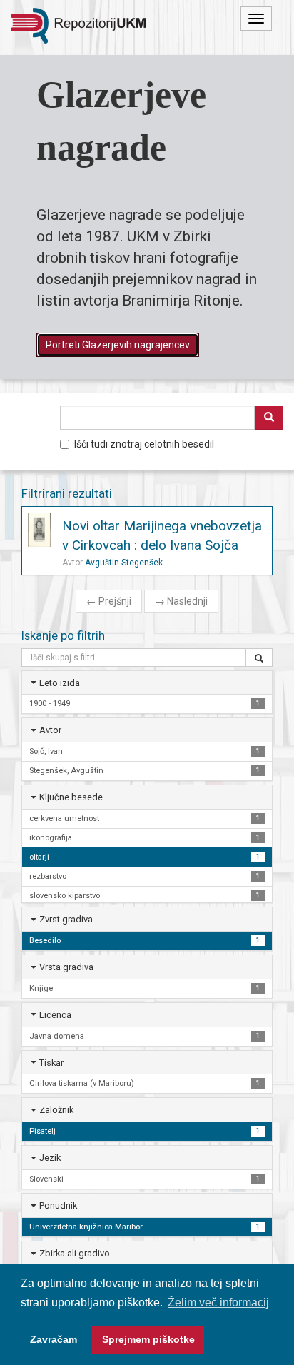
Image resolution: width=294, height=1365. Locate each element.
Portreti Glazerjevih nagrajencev (118, 345)
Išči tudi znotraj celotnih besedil (144, 444)
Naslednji (181, 601)
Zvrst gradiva (66, 919)
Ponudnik (58, 1205)
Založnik (56, 1109)
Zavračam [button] (53, 1339)
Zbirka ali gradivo (74, 1253)
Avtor (50, 730)
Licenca (55, 1014)
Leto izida (59, 683)
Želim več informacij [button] (218, 1302)
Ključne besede (71, 797)
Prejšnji (108, 601)
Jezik (50, 1157)
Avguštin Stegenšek (124, 563)
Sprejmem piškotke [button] (148, 1339)
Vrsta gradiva (66, 967)
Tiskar (51, 1062)
